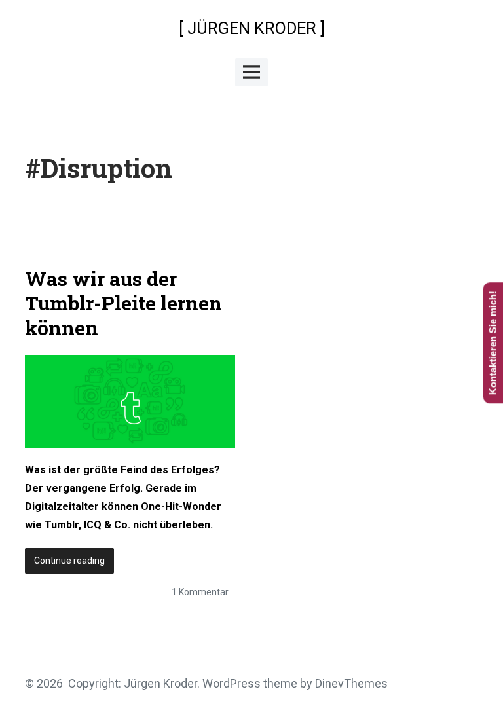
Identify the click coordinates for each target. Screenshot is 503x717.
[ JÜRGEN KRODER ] (252, 28)
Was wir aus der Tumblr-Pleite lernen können (123, 303)
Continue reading (74, 564)
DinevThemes (350, 683)
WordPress (231, 683)
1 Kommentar (200, 592)
